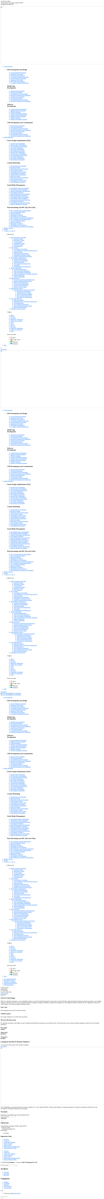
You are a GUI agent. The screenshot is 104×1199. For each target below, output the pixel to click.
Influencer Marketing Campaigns (18, 195)
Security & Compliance (10, 982)
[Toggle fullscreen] (3, 1196)
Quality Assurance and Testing (18, 237)
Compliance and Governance (17, 309)
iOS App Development (16, 92)
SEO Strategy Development (17, 151)
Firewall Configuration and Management (24, 279)
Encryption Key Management (24, 297)
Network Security (15, 278)
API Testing (17, 265)
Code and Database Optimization (22, 272)
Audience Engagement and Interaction (20, 191)
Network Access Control (20, 287)
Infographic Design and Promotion (19, 169)
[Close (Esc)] (6, 1196)
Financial (6, 1185)
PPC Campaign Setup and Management (20, 210)
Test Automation (18, 246)
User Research (7, 1188)
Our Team (13, 318)
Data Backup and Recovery (24, 291)
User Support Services (16, 298)
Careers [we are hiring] (16, 321)
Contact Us (7, 1141)
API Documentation (19, 262)
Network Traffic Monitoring (21, 282)
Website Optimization (15, 268)
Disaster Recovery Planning (24, 293)
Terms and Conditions (9, 1142)
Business (6, 1182)
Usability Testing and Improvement (23, 256)
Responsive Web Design (16, 74)
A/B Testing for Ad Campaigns (18, 216)
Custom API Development (20, 259)
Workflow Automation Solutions (18, 113)
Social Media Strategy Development (19, 188)
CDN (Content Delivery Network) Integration (25, 274)
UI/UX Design (14, 247)
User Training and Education (21, 304)
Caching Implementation (20, 269)
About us (6, 1139)
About (12, 315)
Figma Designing (18, 252)
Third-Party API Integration (21, 260)
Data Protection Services (16, 288)
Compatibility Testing (19, 243)
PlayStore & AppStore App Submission (20, 95)
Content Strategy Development (18, 166)
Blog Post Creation (15, 167)
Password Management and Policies (23, 306)
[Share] (4, 1196)
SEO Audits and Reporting (17, 149)
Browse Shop (17, 1193)
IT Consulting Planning (10, 979)
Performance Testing (19, 240)
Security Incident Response (21, 285)
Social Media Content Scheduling (19, 189)
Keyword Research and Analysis (18, 146)
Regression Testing (18, 244)
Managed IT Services (9, 980)
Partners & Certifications (16, 319)
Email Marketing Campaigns (17, 173)
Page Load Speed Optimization (22, 271)
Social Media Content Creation (18, 171)
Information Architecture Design (22, 255)
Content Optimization (19, 276)
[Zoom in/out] (1, 1196)
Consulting (7, 1183)
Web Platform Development (17, 75)
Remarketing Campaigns (16, 215)
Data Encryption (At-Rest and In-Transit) (24, 290)
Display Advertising (15, 213)
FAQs (11, 322)
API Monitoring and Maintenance (22, 266)
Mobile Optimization (19, 275)
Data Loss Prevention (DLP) (24, 295)
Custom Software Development (18, 109)
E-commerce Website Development (19, 77)
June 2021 (6, 1173)
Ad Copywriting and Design (17, 212)
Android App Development (17, 91)
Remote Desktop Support (20, 307)
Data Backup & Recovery (10, 983)
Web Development (8, 985)
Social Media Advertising (16, 192)
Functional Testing (18, 239)
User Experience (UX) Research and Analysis (25, 250)
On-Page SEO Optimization (17, 143)
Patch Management (18, 303)
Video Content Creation (16, 170)
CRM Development (15, 112)
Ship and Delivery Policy (10, 1148)
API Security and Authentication (22, 263)
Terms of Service (8, 1143)
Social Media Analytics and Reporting (20, 194)
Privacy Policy (7, 1145)
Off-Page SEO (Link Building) (18, 145)
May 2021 (6, 1175)
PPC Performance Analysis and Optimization (21, 218)
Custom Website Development (18, 72)
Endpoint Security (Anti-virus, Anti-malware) (25, 301)
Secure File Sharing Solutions (24, 294)
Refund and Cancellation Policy (12, 1146)
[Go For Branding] (6, 693)
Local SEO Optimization (16, 148)
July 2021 (6, 1172)
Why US (12, 316)
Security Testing (18, 242)
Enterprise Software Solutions (18, 110)
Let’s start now (4, 993)
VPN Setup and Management (21, 284)
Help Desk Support (19, 300)
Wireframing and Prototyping (21, 253)
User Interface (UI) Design (20, 249)
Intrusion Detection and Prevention (23, 281)
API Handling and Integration (18, 258)
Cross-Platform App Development (19, 94)
